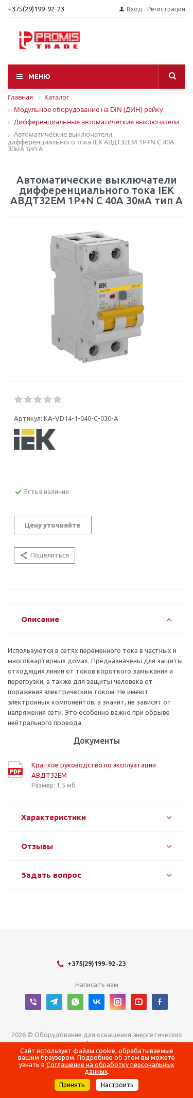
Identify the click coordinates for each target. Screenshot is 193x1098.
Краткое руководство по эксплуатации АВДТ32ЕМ (93, 770)
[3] (38, 400)
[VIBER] (33, 1002)
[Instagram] (118, 1002)
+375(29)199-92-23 (36, 8)
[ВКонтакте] (96, 1002)
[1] (19, 400)
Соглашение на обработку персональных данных (110, 1068)
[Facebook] (160, 1002)
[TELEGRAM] (54, 1002)
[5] (58, 400)
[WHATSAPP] (75, 1002)
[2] (28, 400)
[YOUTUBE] (139, 1002)
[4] (48, 400)
